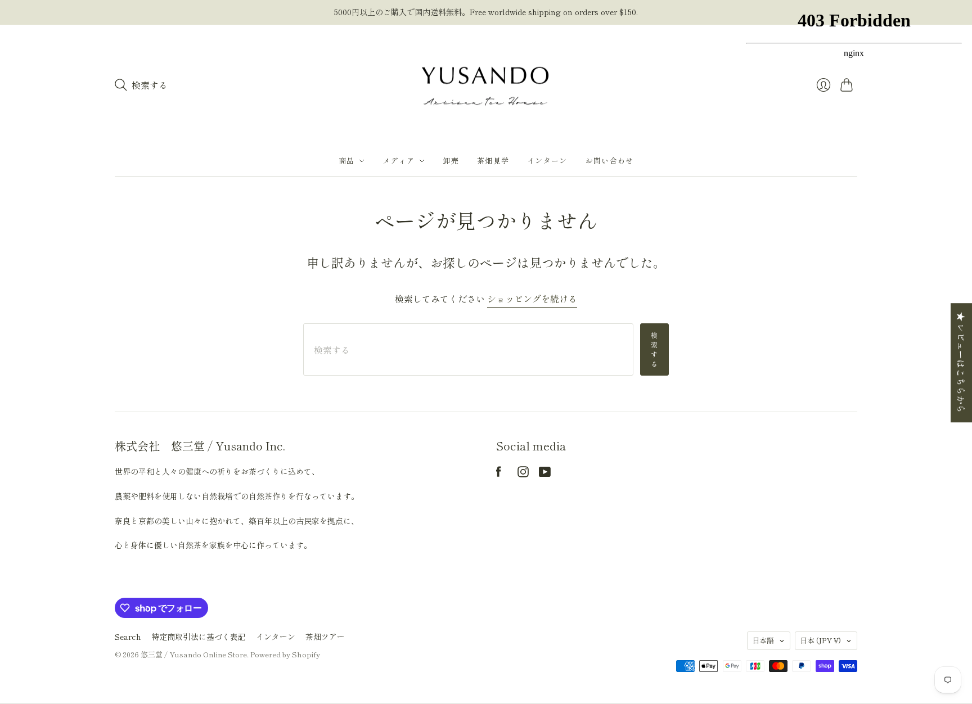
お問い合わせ (610, 160)
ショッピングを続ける (532, 298)
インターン (547, 160)
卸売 (451, 160)
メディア (398, 160)
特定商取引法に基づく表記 (198, 636)
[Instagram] (523, 473)
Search (128, 636)
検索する (654, 349)
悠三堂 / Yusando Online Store (194, 654)
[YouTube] (545, 473)
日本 (820, 640)
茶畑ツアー (325, 636)
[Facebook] (498, 473)
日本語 (763, 640)
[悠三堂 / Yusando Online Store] (486, 85)
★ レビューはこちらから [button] (961, 362)
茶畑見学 (493, 160)
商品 (347, 160)
